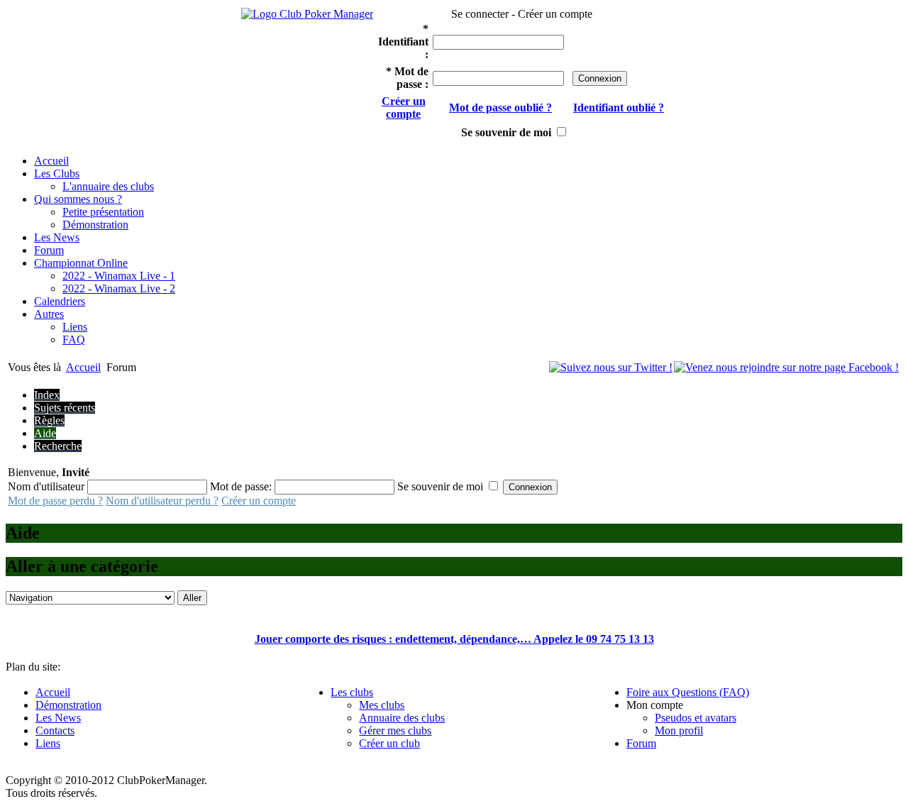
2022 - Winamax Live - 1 (118, 276)
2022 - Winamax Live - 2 (118, 288)
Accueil (83, 367)
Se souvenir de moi (506, 132)
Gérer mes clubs (395, 730)
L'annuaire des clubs (108, 186)
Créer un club (389, 743)
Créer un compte (404, 107)
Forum (641, 743)
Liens (74, 327)
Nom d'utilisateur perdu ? (162, 501)
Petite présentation (103, 212)
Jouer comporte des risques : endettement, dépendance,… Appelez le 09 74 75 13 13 (454, 639)
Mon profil (679, 730)
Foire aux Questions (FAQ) (687, 692)
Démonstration (95, 225)
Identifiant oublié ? (618, 107)
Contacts (54, 730)
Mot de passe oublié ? (500, 107)
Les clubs (352, 692)
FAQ (73, 339)
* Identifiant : (403, 41)
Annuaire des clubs (402, 718)
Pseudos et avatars (695, 718)
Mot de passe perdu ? (55, 501)
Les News (58, 718)
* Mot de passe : (407, 77)
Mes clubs (381, 705)
